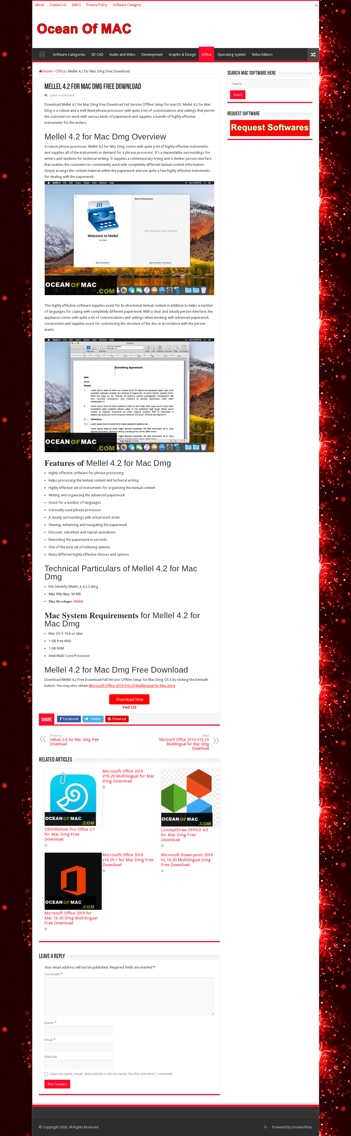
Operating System (231, 54)
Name (50, 1023)
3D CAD (97, 54)
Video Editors (262, 54)
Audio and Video (122, 54)
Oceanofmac (302, 1127)
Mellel (78, 601)
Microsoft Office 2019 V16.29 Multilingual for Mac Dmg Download (184, 742)
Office (206, 54)
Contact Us (58, 5)
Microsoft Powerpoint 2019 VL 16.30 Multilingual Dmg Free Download (187, 859)
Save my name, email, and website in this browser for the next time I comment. (111, 1074)
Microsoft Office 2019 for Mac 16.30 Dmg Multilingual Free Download (70, 918)
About (39, 5)
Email (49, 1040)
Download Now (129, 699)
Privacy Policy (96, 5)
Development (152, 54)
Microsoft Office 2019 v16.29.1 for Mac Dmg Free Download (128, 859)
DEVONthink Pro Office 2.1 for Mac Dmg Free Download (69, 834)
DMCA (76, 5)
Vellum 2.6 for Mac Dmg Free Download (74, 740)
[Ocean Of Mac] (84, 27)
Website (50, 1057)
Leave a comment (62, 95)
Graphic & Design (182, 54)
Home (42, 54)
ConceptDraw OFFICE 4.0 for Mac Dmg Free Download (184, 834)
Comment (53, 974)
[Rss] (316, 5)
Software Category (127, 5)
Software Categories (69, 54)
